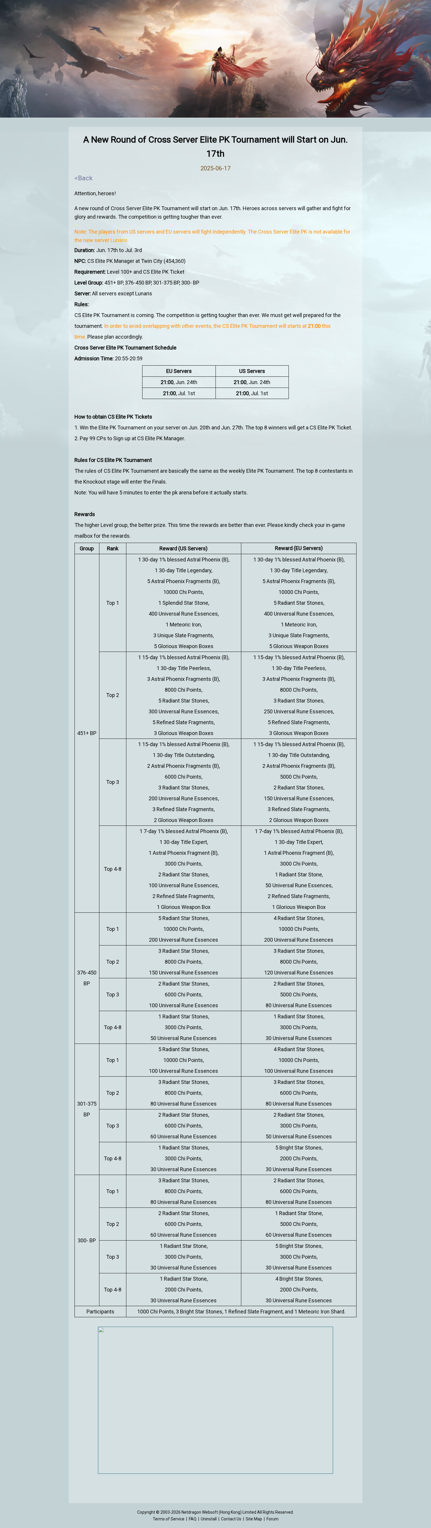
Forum (273, 1519)
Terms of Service (168, 1519)
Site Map (254, 1519)
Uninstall (209, 1519)
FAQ (192, 1519)
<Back (83, 178)
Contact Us (231, 1519)
